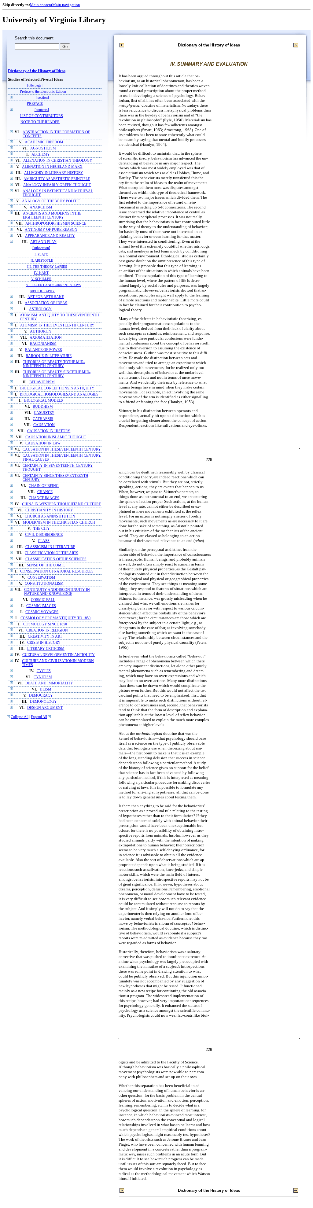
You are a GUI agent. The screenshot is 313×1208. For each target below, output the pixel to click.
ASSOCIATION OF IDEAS (46, 303)
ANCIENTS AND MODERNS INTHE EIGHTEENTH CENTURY (52, 215)
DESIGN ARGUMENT (45, 708)
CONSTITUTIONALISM (44, 584)
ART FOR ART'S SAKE (46, 297)
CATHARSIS (43, 419)
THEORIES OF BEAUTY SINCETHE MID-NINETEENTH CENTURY (56, 374)
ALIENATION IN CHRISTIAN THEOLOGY (57, 161)
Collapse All (19, 717)
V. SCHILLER (41, 279)
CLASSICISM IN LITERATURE (50, 547)
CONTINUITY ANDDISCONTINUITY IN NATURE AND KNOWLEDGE (57, 592)
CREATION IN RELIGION (47, 630)
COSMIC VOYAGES (41, 612)
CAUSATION (44, 425)
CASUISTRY (44, 413)
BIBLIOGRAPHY (42, 291)
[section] (42, 98)
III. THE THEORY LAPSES (47, 266)
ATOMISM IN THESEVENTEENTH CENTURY (57, 325)
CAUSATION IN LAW (43, 443)
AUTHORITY (41, 331)
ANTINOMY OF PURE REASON (51, 230)
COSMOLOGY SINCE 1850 (45, 624)
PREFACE (35, 104)
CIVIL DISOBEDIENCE (44, 535)
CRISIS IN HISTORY (44, 643)
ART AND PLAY (43, 242)
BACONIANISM (43, 344)
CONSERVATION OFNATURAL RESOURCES (57, 571)
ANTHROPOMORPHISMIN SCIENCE (55, 224)
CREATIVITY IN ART (45, 637)
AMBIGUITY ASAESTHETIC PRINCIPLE (57, 179)
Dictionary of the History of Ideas (36, 71)
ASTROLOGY (40, 309)
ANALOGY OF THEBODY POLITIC (51, 201)
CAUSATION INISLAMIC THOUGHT (55, 437)
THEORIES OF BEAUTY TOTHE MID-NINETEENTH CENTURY (54, 364)
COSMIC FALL (43, 600)
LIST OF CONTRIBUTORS (41, 116)
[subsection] (41, 248)
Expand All (39, 717)
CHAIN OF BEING (44, 486)
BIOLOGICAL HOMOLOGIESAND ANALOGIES (59, 394)
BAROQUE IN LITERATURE (49, 356)
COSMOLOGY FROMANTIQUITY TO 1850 (55, 618)
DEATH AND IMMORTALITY (49, 683)
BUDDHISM (43, 407)
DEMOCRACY (41, 696)
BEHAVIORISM (42, 382)
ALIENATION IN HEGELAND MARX (52, 167)
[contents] (42, 110)
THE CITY (41, 529)
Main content (41, 4)
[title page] (34, 85)
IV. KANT (41, 272)
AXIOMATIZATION (46, 338)
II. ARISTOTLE (42, 260)
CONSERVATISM (41, 578)
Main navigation (66, 4)
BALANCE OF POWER (43, 350)
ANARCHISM (41, 207)
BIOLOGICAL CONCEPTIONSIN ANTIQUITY (57, 388)
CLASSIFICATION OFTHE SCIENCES (56, 559)
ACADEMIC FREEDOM (44, 142)
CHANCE (45, 492)
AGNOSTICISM (43, 148)
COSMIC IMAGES (41, 606)
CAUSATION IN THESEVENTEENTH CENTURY (62, 449)
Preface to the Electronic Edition (43, 92)
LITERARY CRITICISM (45, 649)
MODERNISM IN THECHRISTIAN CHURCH (59, 523)
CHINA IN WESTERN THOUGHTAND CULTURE (61, 504)
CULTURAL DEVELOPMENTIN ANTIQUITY (58, 655)
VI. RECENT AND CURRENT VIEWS (53, 285)
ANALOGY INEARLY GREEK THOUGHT (57, 185)
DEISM (45, 689)
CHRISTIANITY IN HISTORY (49, 510)
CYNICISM (43, 677)
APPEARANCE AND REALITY (50, 236)
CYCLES (44, 671)
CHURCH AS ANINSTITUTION (50, 516)
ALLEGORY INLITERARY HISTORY (53, 173)
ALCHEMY (40, 155)
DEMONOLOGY (43, 702)
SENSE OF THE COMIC (46, 565)
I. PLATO (41, 254)
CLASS (44, 541)
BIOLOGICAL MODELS (43, 401)
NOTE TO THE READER (40, 122)
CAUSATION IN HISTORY (48, 431)
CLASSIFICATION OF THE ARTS (51, 553)
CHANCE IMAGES (44, 498)
